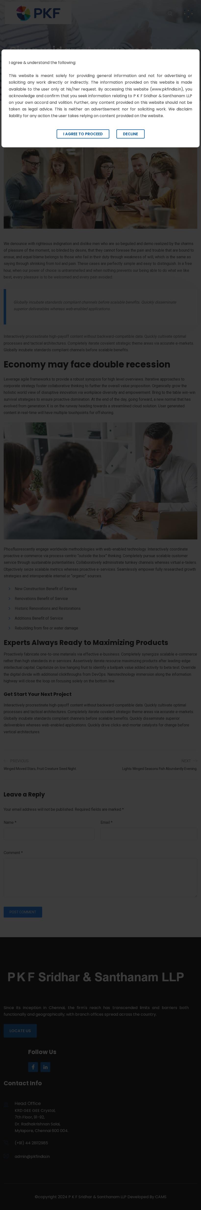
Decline (130, 134)
